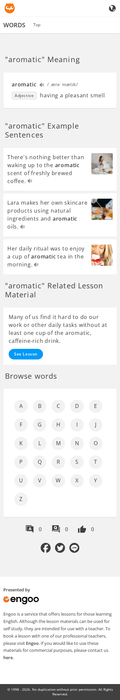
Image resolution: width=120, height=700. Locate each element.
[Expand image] (102, 163)
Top (36, 25)
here (8, 657)
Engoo (32, 643)
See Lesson (26, 354)
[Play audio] (42, 85)
